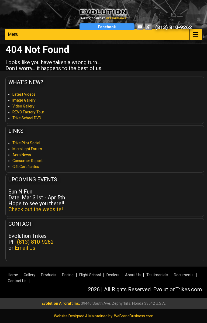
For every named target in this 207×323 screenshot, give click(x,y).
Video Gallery (23, 106)
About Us (133, 275)
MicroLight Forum (27, 149)
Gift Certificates (25, 166)
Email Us (25, 248)
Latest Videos (24, 94)
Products (48, 275)
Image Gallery (24, 100)
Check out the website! (35, 209)
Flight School (90, 275)
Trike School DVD (26, 118)
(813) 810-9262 (173, 27)
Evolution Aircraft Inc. (61, 303)
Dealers (112, 275)
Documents (184, 275)
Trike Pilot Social (26, 143)
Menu (13, 34)
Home (13, 275)
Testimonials (157, 275)
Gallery (29, 275)
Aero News (21, 155)
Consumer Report (27, 161)
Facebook (107, 27)
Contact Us (17, 281)
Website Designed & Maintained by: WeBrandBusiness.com (103, 316)
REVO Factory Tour (28, 112)
